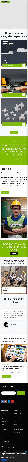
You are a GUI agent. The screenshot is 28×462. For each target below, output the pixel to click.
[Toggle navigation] (21, 1)
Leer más (5, 192)
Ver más (14, 132)
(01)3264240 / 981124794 (9, 447)
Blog (3, 424)
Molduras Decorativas (18, 413)
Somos (3, 416)
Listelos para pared (17, 432)
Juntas (15, 421)
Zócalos (15, 424)
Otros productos (17, 435)
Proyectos (4, 421)
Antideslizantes (17, 416)
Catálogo (14, 253)
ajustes (11, 457)
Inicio (3, 413)
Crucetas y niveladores (18, 418)
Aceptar (4, 459)
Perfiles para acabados (18, 429)
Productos (4, 418)
